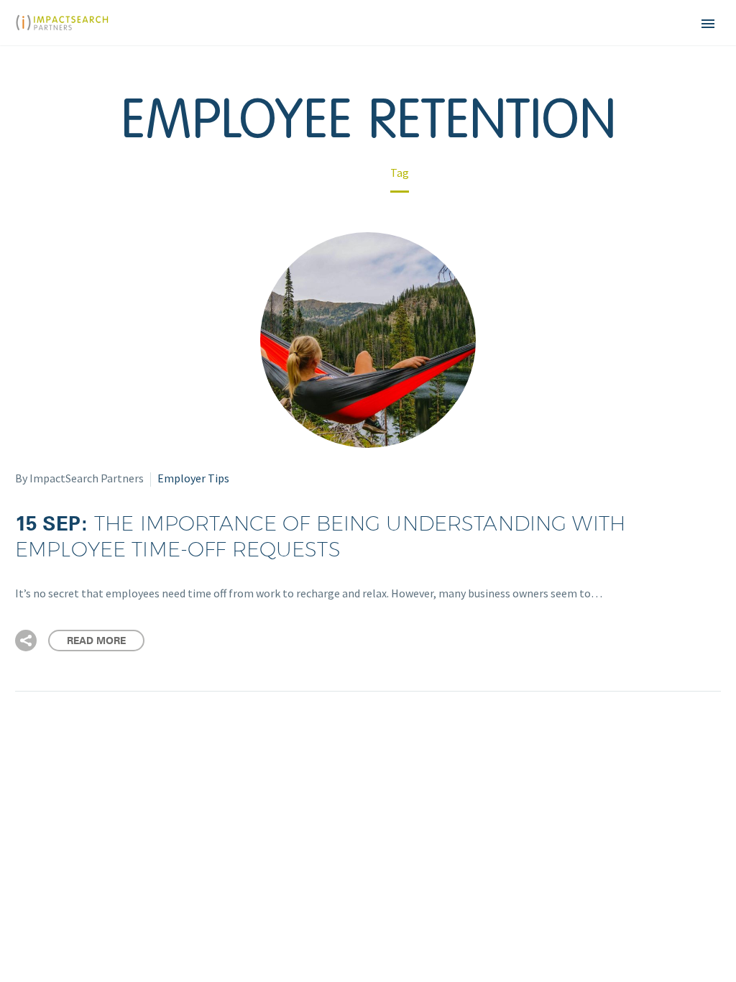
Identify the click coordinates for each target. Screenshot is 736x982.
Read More (96, 640)
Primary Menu (708, 24)
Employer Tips (193, 478)
